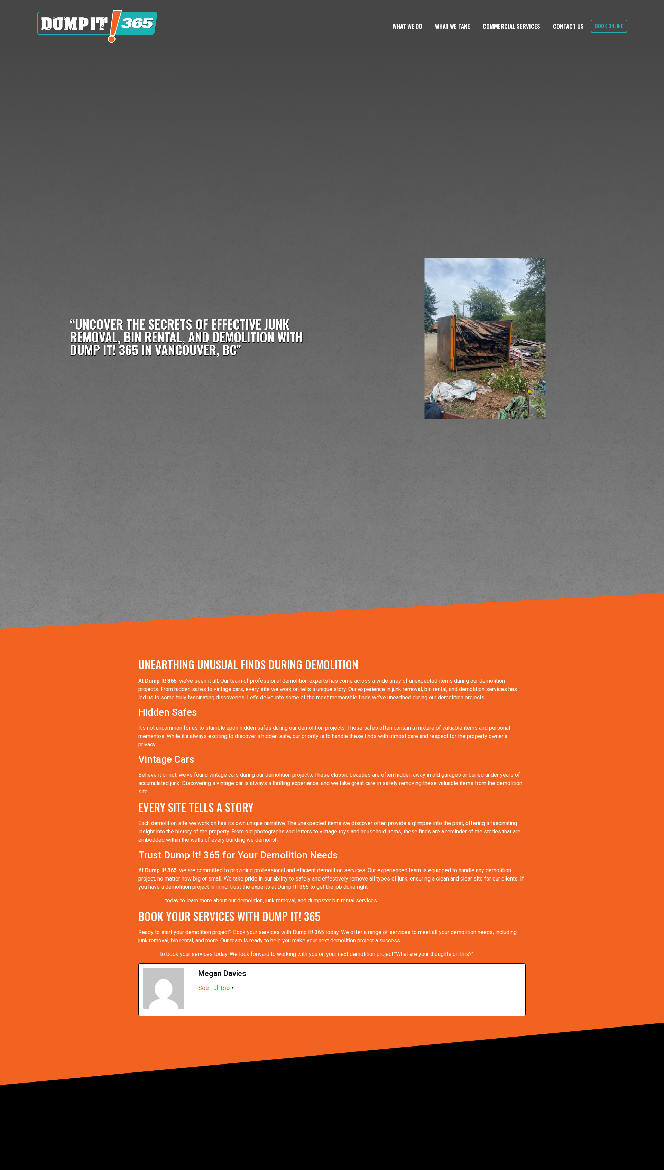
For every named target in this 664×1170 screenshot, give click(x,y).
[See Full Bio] (232, 988)
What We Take (452, 26)
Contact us (151, 900)
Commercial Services (511, 26)
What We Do (407, 26)
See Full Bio (214, 988)
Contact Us (568, 26)
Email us (148, 954)
